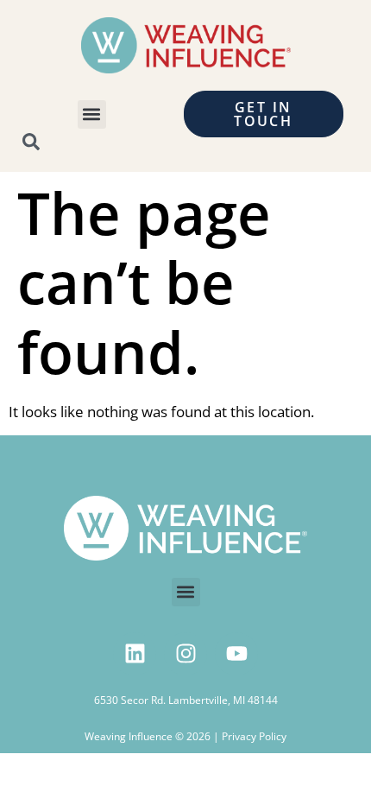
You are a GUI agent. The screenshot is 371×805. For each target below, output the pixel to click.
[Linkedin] (134, 653)
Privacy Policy (254, 736)
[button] (92, 114)
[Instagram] (185, 653)
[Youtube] (236, 653)
